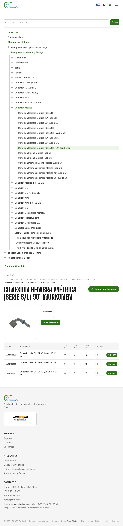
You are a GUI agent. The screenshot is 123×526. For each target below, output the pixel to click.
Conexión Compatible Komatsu (30, 213)
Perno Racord (21, 62)
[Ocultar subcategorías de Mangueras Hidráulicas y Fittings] (8, 52)
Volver (10, 275)
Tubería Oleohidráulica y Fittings (25, 253)
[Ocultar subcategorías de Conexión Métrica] (12, 107)
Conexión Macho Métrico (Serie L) (35, 153)
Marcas (7, 442)
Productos (9, 279)
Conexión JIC (21, 188)
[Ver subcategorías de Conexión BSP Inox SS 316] (12, 102)
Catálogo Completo (15, 266)
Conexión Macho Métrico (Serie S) (35, 158)
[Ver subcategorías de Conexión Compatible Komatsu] (12, 212)
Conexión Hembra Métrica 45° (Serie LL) (38, 118)
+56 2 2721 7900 (12, 491)
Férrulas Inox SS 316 (24, 77)
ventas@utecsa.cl (12, 499)
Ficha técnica (52, 322)
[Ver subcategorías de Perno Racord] (12, 62)
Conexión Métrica (23, 107)
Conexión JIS (21, 208)
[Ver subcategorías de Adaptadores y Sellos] (5, 257)
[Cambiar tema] (104, 5)
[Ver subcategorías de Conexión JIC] (12, 187)
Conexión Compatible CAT (28, 222)
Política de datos (112, 521)
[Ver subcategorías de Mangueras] (12, 57)
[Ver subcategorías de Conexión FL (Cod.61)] (12, 87)
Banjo (17, 67)
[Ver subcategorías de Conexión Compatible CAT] (12, 222)
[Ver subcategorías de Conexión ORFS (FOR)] (12, 82)
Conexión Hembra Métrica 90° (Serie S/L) (39, 143)
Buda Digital (72, 521)
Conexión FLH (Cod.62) (26, 92)
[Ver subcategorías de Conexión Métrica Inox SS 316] (12, 182)
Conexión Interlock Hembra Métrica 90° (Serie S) (42, 178)
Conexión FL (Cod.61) (25, 87)
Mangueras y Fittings (19, 42)
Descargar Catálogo (105, 289)
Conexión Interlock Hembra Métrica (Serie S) (40, 168)
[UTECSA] (11, 5)
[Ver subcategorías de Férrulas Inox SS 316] (12, 77)
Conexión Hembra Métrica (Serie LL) (36, 113)
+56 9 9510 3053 (12, 495)
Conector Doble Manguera (28, 228)
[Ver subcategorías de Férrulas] (12, 72)
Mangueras (20, 57)
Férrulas (18, 72)
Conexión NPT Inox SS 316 (28, 202)
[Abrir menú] (116, 5)
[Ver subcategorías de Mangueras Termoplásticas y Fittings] (8, 47)
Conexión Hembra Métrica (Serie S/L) (36, 128)
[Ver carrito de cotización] (110, 5)
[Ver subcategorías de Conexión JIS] (12, 207)
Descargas (9, 446)
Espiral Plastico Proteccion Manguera (33, 233)
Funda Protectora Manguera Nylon (32, 242)
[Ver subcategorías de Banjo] (12, 67)
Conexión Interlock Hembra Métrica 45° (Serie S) (42, 173)
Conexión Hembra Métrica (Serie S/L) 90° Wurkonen (44, 148)
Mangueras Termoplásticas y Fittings (29, 47)
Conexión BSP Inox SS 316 (28, 102)
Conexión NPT (22, 198)
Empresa (8, 438)
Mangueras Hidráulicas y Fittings (27, 52)
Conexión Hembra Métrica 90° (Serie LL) (38, 123)
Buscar (115, 22)
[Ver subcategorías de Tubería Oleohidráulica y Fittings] (5, 252)
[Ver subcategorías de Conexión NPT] (12, 197)
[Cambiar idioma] (98, 5)
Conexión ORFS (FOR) (26, 82)
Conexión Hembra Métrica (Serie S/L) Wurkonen (42, 133)
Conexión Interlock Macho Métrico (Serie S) (40, 163)
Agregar (112, 355)
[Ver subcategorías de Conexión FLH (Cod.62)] (12, 92)
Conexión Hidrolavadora (27, 217)
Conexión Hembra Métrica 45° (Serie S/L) (38, 138)
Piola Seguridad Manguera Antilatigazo (34, 237)
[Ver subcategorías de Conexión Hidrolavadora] (12, 217)
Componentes (15, 37)
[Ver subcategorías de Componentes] (5, 36)
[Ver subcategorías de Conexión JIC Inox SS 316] (12, 192)
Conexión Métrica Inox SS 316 (29, 182)
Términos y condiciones (91, 521)
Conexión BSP (22, 97)
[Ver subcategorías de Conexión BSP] (12, 97)
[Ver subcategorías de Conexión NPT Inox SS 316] (12, 202)
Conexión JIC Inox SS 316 (27, 193)
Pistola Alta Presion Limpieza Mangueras (34, 248)
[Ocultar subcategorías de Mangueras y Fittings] (5, 41)
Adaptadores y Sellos (19, 257)
